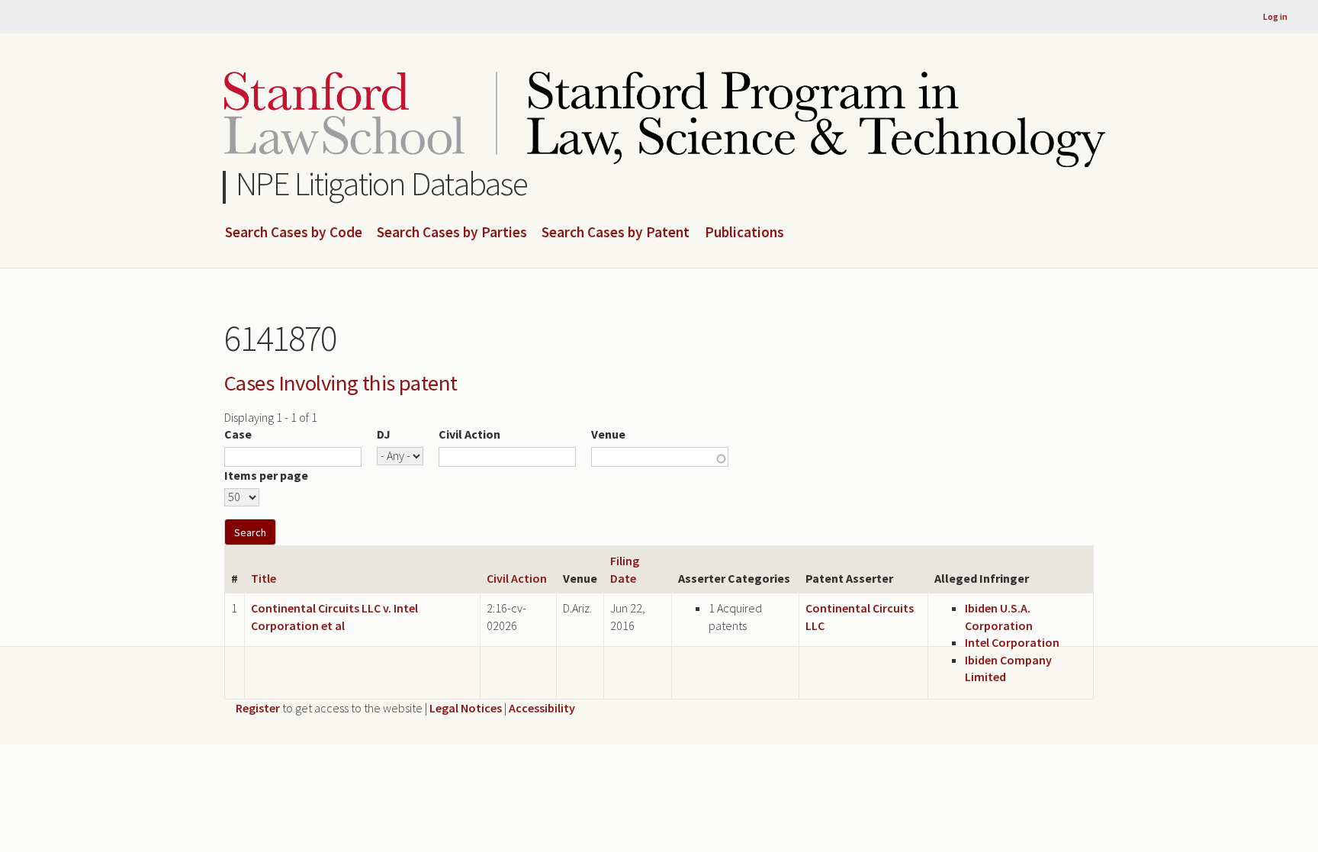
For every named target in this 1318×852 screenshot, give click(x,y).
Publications (744, 232)
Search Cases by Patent (616, 232)
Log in (1275, 16)
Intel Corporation (1012, 642)
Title (263, 578)
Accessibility (542, 707)
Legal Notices (465, 707)
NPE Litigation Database (382, 183)
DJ (384, 434)
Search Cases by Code (293, 232)
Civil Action (469, 434)
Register (258, 707)
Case (238, 434)
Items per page (266, 475)
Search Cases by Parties (452, 232)
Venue (608, 434)
